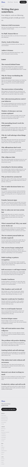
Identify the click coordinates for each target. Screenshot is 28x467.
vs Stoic (2, 440)
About (2, 454)
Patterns (2, 447)
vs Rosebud (3, 437)
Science (2, 452)
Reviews (2, 430)
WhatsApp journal (4, 418)
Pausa (3, 2)
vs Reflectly (3, 433)
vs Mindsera (3, 435)
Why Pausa (10, 2)
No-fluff (2, 448)
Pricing (2, 424)
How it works (3, 415)
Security (16, 2)
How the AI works (4, 417)
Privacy (2, 460)
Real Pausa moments (5, 432)
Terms (2, 462)
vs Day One (3, 439)
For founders (3, 422)
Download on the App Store (9, 409)
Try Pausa (23, 2)
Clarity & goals (4, 450)
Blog (2, 445)
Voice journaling (4, 420)
